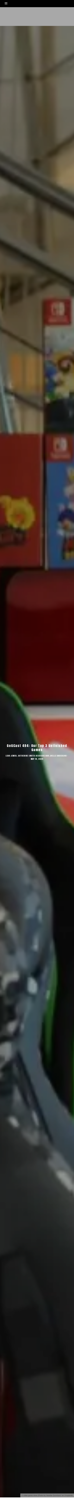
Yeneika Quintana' (53, 1495)
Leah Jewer (11, 755)
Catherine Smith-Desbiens (31, 755)
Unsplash (68, 1495)
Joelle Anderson (58, 755)
